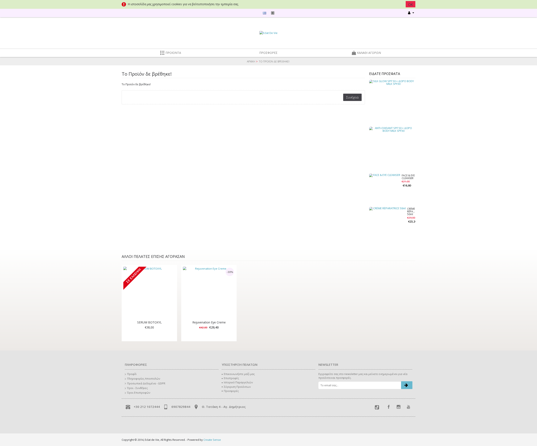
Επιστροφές (231, 378)
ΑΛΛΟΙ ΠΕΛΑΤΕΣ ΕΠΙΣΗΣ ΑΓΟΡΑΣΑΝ (153, 256)
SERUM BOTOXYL (149, 322)
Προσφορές (231, 391)
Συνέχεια (352, 97)
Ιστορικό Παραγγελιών (238, 382)
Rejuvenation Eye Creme (209, 322)
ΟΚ (410, 4)
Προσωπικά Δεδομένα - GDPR (146, 383)
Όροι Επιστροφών (138, 392)
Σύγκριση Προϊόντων (237, 387)
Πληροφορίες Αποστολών (143, 378)
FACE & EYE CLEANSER (408, 177)
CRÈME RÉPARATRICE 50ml (411, 211)
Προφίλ (132, 374)
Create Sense (212, 440)
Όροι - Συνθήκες (137, 388)
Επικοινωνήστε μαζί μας (239, 374)
